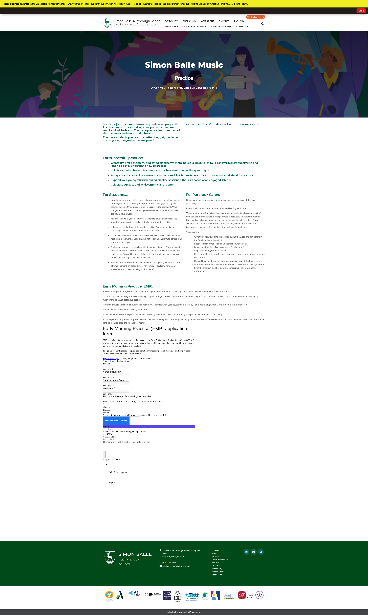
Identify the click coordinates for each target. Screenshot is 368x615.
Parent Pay (217, 568)
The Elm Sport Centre (255, 17)
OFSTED (216, 565)
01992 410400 (169, 562)
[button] (262, 23)
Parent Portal (218, 571)
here (196, 175)
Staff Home (217, 574)
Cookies (215, 550)
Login (361, 10)
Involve (215, 556)
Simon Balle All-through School (137, 21)
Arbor (214, 553)
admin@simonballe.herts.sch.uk (176, 566)
